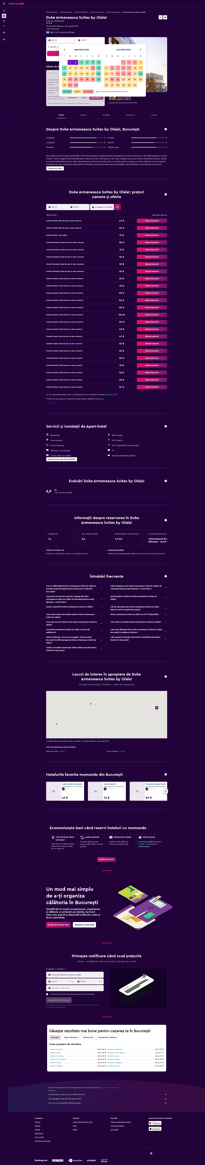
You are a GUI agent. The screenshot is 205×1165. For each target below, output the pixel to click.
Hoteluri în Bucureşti (113, 12)
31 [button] (135, 85)
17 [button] (81, 74)
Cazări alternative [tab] (71, 1037)
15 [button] (70, 74)
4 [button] (87, 62)
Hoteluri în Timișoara (114, 1049)
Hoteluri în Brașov (56, 1049)
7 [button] (64, 68)
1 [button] (123, 62)
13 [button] (99, 68)
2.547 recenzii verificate (64, 32)
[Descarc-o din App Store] (155, 1129)
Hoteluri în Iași (54, 1053)
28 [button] (64, 85)
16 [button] (76, 74)
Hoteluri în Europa (66, 12)
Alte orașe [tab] (55, 1037)
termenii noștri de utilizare (86, 1005)
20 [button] (99, 74)
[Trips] (4, 32)
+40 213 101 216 (52, 29)
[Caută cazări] (4, 16)
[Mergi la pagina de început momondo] (16, 3)
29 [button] (70, 85)
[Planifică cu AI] (4, 25)
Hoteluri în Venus (113, 1066)
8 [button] (70, 68)
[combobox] (77, 974)
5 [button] (92, 62)
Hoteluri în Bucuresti (97, 12)
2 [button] (75, 62)
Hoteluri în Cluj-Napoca (116, 1053)
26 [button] (93, 79)
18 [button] (87, 74)
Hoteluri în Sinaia (113, 1059)
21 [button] (64, 79)
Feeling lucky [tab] (88, 1037)
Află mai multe (111, 394)
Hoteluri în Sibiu (55, 1063)
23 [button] (76, 79)
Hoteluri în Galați (55, 1066)
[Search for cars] (4, 20)
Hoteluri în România (81, 12)
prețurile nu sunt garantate (109, 1087)
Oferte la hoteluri (51, 12)
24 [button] (81, 79)
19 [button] (93, 74)
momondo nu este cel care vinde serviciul (67, 1094)
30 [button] (76, 85)
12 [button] (93, 68)
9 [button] (75, 68)
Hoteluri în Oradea (56, 1056)
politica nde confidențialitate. (56, 1007)
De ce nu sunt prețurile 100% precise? (65, 1103)
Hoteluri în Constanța (57, 1059)
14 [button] (64, 74)
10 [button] (81, 68)
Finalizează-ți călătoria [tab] (107, 1037)
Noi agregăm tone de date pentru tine (65, 1099)
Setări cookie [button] (51, 403)
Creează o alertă (144, 844)
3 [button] (81, 62)
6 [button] (98, 62)
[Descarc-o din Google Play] (155, 1123)
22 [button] (70, 79)
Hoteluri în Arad (113, 1056)
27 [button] (99, 79)
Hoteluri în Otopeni (114, 1063)
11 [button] (87, 68)
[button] (4, 3)
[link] (106, 859)
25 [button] (87, 79)
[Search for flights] (4, 11)
